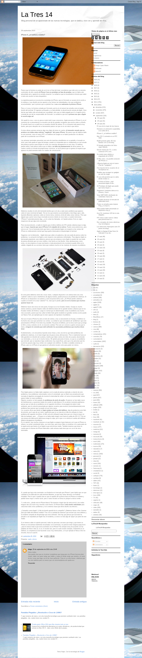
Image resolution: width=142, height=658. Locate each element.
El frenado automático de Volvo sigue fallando (107, 146)
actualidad (96, 295)
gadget (95, 368)
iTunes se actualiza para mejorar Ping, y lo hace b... (107, 205)
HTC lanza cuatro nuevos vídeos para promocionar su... (107, 218)
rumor (95, 463)
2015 (95, 93)
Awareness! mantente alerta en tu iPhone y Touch (107, 191)
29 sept (100, 121)
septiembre (99, 115)
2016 (95, 91)
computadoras (97, 334)
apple (30, 539)
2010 (95, 105)
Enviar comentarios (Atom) (39, 606)
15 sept (100, 264)
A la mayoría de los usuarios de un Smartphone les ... (108, 168)
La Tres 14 (36, 14)
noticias (95, 454)
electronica (96, 356)
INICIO (94, 579)
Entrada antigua (79, 602)
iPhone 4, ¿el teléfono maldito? (107, 133)
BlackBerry (96, 317)
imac (94, 385)
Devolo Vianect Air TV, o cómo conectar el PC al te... (107, 150)
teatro (95, 485)
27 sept (100, 236)
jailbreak (96, 405)
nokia (95, 451)
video (95, 507)
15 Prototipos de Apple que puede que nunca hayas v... (107, 187)
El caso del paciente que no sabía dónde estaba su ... (108, 178)
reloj (94, 461)
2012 (95, 99)
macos (95, 427)
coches (95, 331)
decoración (96, 349)
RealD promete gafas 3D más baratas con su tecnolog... (106, 141)
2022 (95, 82)
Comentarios (98, 545)
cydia (95, 344)
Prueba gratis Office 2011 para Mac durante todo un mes (50, 624)
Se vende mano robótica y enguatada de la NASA (105, 155)
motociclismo (97, 439)
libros (95, 414)
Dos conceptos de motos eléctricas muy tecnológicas (108, 223)
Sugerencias (97, 55)
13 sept (100, 270)
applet (95, 305)
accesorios (96, 292)
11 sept (99, 276)
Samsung (96, 468)
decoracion (96, 346)
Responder (31, 563)
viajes (95, 505)
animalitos (96, 300)
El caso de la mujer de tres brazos (108, 126)
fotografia (96, 366)
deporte (95, 351)
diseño (95, 353)
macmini (96, 424)
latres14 (98, 71)
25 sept (100, 242)
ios (94, 392)
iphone (34, 539)
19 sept (100, 253)
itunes (95, 402)
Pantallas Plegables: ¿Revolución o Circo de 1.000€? (41, 612)
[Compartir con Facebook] (51, 536)
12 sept (100, 273)
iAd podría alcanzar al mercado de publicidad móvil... (108, 200)
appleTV (96, 307)
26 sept (100, 239)
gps (94, 375)
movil (95, 441)
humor (95, 383)
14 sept (100, 267)
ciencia (95, 327)
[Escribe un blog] (47, 536)
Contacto (96, 58)
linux (94, 417)
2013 (95, 96)
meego (95, 432)
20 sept (100, 250)
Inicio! (95, 53)
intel (94, 388)
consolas (96, 336)
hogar (95, 380)
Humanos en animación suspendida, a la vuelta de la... (108, 129)
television (96, 490)
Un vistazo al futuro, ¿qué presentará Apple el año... (106, 182)
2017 (95, 88)
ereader (95, 358)
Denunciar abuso (98, 519)
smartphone (97, 471)
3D (94, 288)
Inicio (56, 602)
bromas (95, 322)
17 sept (100, 259)
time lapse (96, 493)
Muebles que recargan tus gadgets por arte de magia (108, 173)
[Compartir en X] (49, 536)
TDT (94, 483)
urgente (95, 500)
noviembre (99, 110)
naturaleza (96, 449)
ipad (94, 395)
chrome (95, 324)
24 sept (100, 245)
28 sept (100, 124)
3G (94, 290)
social (95, 473)
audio (95, 312)
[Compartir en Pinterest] (53, 536)
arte (94, 309)
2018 (95, 85)
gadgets (95, 370)
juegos (95, 407)
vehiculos (96, 502)
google (95, 373)
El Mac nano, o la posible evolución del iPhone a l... (108, 159)
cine (94, 329)
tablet (95, 480)
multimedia (96, 444)
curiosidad (96, 339)
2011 (95, 102)
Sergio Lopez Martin (102, 65)
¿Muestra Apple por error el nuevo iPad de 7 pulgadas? (108, 164)
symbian (96, 478)
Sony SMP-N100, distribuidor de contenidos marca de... (107, 196)
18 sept (100, 256)
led (94, 412)
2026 (95, 79)
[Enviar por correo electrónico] (45, 536)
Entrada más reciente (30, 602)
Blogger (82, 651)
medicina (96, 429)
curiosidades (97, 341)
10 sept (100, 278)
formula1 (96, 363)
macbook (96, 419)
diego (30, 549)
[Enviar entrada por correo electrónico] (41, 536)
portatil (95, 458)
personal (96, 456)
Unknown (98, 68)
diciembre (99, 107)
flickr (94, 361)
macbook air (97, 422)
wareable (96, 510)
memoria (96, 434)
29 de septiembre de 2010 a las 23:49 (45, 549)
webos (95, 512)
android (95, 297)
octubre (98, 113)
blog (94, 319)
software (96, 476)
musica (95, 446)
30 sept (100, 118)
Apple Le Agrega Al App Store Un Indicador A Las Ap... (107, 232)
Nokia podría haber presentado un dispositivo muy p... (107, 209)
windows (96, 515)
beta (94, 314)
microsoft (96, 436)
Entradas (97, 541)
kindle (95, 410)
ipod (94, 400)
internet (95, 390)
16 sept (100, 262)
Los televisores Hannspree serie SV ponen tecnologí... (108, 227)
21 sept (100, 248)
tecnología (96, 488)
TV (94, 497)
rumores (96, 466)
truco (95, 495)
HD (94, 378)
